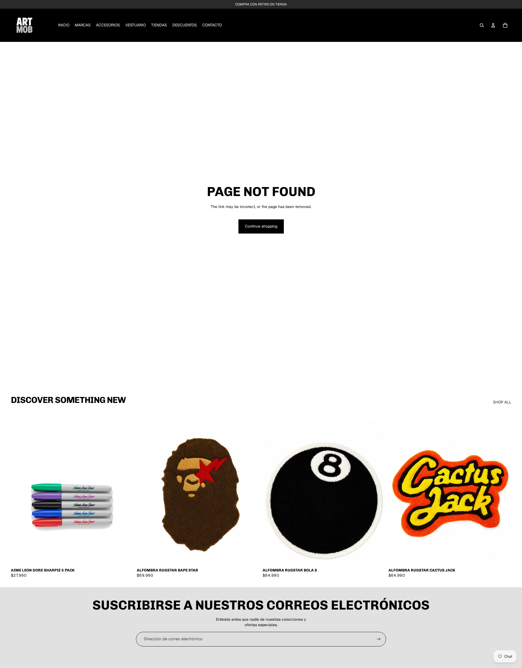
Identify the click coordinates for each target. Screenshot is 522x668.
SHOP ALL (502, 402)
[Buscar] (482, 25)
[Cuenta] (493, 25)
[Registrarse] (379, 639)
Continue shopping (261, 226)
